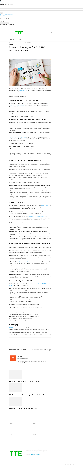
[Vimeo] (71, 25)
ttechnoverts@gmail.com (36, 454)
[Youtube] (73, 25)
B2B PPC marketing (13, 327)
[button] (72, 39)
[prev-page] (9, 411)
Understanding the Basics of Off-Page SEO (17, 349)
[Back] (0, 1)
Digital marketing (12, 246)
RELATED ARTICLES (14, 368)
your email (2, 21)
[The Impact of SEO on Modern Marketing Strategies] (30, 374)
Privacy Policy (3, 15)
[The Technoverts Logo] (18, 32)
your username (3, 7)
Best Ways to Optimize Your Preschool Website (23, 408)
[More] (21, 55)
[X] (70, 25)
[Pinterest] (16, 55)
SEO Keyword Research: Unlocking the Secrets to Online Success (28, 395)
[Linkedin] (18, 55)
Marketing (14, 42)
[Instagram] (68, 25)
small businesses (44, 205)
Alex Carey (12, 52)
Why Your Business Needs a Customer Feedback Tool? (41, 350)
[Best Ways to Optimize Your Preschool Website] (30, 401)
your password (3, 11)
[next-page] (10, 411)
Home (10, 42)
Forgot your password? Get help (6, 14)
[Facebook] (66, 25)
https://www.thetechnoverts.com (22, 358)
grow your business (23, 90)
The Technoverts (40, 359)
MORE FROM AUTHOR (25, 368)
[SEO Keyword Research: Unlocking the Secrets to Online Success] (30, 387)
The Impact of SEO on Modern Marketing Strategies (24, 381)
